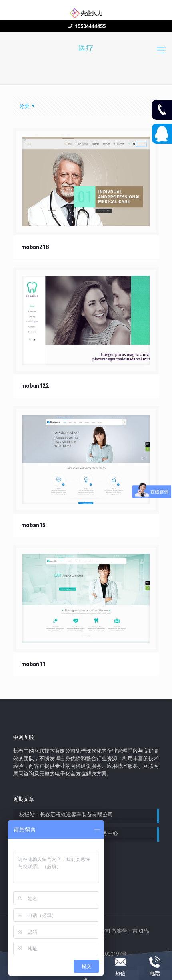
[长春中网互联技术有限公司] (86, 13)
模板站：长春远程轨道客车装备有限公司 (66, 815)
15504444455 (90, 26)
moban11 (33, 664)
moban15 (33, 525)
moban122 (35, 386)
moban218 (35, 247)
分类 (24, 106)
